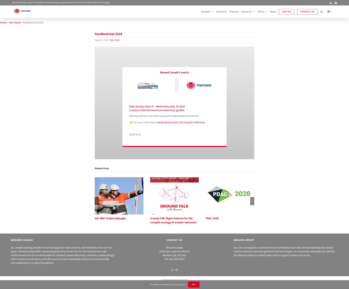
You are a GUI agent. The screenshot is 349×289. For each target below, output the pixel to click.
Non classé (14, 22)
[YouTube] (176, 270)
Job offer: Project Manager (119, 196)
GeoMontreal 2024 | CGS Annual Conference (181, 122)
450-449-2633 (177, 259)
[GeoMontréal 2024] (174, 77)
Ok (193, 285)
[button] (330, 11)
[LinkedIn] (172, 270)
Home (3, 22)
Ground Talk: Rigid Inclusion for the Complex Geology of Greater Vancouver (174, 196)
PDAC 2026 (230, 196)
